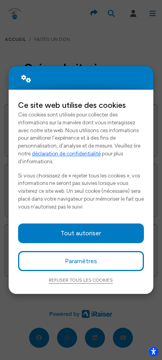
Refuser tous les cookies (81, 280)
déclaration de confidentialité (66, 153)
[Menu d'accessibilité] (153, 351)
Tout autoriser (81, 233)
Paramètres (81, 261)
